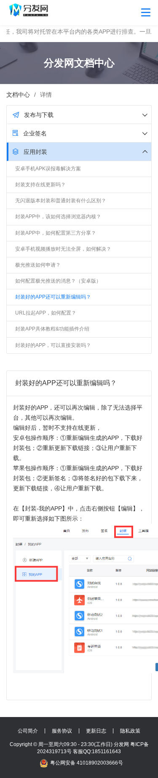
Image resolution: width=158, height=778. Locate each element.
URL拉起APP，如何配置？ (45, 313)
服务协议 (62, 731)
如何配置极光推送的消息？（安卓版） (58, 281)
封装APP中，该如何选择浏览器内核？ (58, 217)
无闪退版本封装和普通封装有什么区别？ (60, 201)
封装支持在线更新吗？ (40, 185)
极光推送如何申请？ (38, 265)
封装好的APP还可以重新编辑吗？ (53, 297)
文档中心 (18, 94)
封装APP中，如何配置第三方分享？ (55, 233)
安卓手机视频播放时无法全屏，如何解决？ (63, 249)
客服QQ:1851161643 (97, 751)
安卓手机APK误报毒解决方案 (48, 169)
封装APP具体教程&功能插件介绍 (52, 329)
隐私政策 (130, 731)
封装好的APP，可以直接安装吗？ (53, 345)
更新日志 (96, 731)
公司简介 (28, 731)
